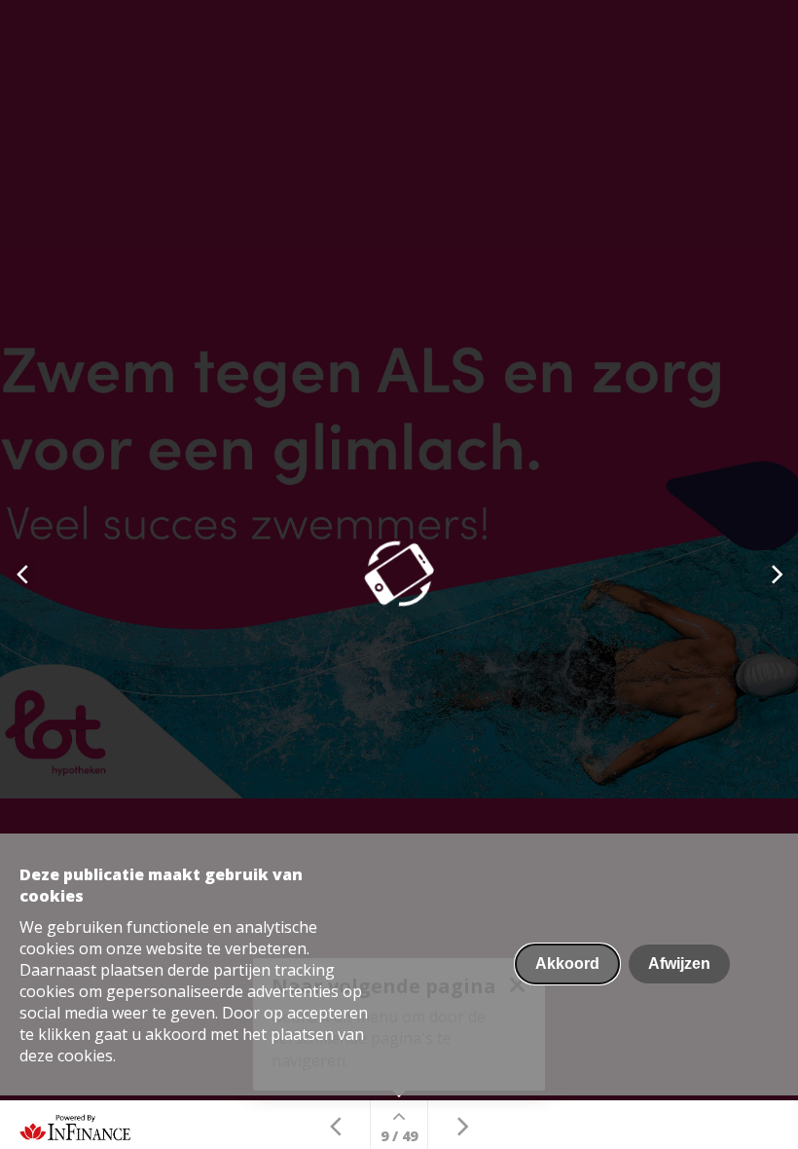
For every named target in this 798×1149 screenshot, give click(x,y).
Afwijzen (679, 963)
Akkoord (567, 963)
